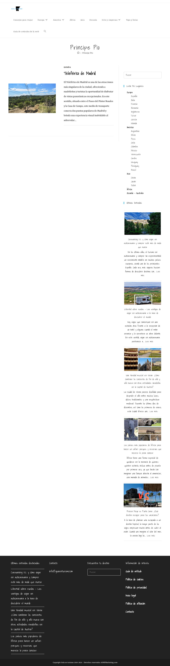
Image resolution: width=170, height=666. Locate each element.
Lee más (149, 341)
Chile (133, 143)
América (130, 127)
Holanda (134, 123)
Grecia (134, 119)
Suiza (133, 115)
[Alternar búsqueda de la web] (44, 32)
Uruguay (134, 162)
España (67, 67)
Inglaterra (135, 112)
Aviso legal (131, 595)
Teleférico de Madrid (80, 73)
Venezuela (135, 154)
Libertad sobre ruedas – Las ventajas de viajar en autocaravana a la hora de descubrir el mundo (142, 313)
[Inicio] (78, 53)
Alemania (134, 108)
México (134, 150)
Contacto (130, 611)
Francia (134, 104)
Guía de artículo (133, 571)
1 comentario (73, 129)
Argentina (135, 131)
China (133, 177)
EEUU (133, 135)
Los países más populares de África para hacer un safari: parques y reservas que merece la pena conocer (142, 449)
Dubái (133, 185)
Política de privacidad (136, 587)
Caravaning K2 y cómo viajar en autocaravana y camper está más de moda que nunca (142, 243)
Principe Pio (87, 53)
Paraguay (135, 166)
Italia (133, 100)
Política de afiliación (135, 603)
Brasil (133, 170)
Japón (133, 181)
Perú (133, 139)
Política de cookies (134, 579)
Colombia (134, 146)
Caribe (134, 158)
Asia (128, 173)
